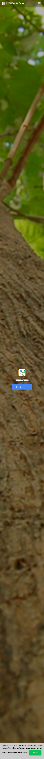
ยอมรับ (35, 753)
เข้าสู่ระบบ (22, 387)
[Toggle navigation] (39, 3)
